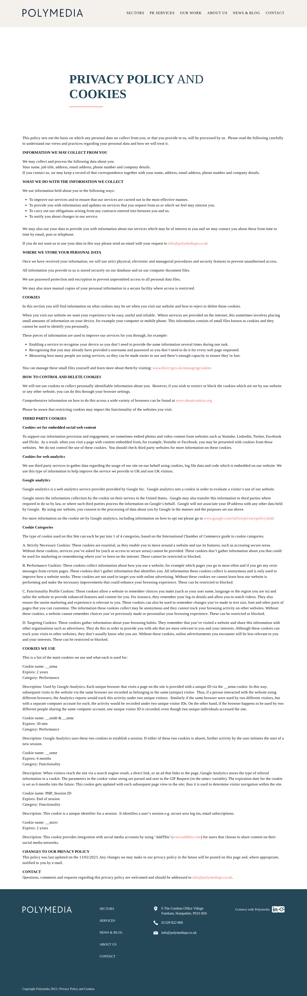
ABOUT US (108, 944)
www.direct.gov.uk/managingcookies (182, 368)
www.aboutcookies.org (194, 400)
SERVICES (107, 920)
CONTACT (107, 956)
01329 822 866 (172, 922)
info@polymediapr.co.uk (188, 243)
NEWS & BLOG (111, 932)
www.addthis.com (187, 837)
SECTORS (107, 908)
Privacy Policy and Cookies (76, 989)
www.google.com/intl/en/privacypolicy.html (239, 518)
